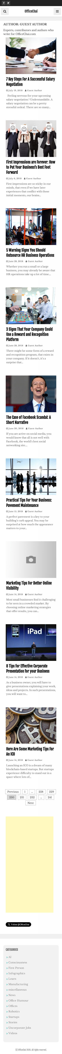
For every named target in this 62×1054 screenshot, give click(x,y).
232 (32, 797)
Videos (12, 1033)
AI (9, 957)
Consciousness (17, 962)
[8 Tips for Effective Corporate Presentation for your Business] (31, 660)
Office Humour (18, 1000)
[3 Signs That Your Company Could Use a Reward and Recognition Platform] (31, 323)
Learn (12, 978)
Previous (13, 791)
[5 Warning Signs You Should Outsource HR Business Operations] (31, 244)
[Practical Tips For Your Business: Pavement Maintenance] (31, 494)
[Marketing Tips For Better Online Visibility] (31, 577)
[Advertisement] (29, 865)
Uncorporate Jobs (19, 1027)
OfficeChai (31, 11)
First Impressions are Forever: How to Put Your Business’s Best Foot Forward (30, 167)
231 (22, 797)
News (11, 995)
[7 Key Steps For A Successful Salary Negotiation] (31, 73)
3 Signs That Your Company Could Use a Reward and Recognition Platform (29, 334)
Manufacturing (18, 984)
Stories (12, 1022)
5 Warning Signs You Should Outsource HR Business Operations (30, 253)
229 (51, 791)
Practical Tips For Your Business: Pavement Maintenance (29, 503)
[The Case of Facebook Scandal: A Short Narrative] (31, 411)
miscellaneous (17, 989)
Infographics (16, 973)
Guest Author (34, 90)
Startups (13, 1016)
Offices (12, 1006)
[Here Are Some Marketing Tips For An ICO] (31, 742)
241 (50, 797)
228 (41, 791)
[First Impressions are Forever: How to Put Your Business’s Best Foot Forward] (31, 156)
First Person (16, 967)
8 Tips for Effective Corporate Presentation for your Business (27, 669)
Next (31, 803)
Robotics (14, 1011)
